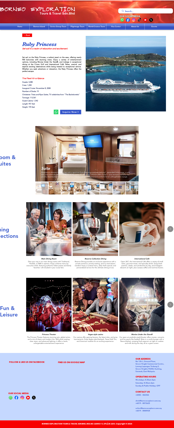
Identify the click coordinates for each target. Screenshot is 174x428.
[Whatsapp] (56, 112)
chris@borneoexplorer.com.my (148, 401)
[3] (133, 20)
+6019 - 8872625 (143, 403)
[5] (151, 20)
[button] (70, 112)
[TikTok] (139, 20)
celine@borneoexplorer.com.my (149, 408)
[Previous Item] (41, 154)
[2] (128, 20)
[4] (145, 20)
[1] (122, 20)
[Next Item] (133, 154)
